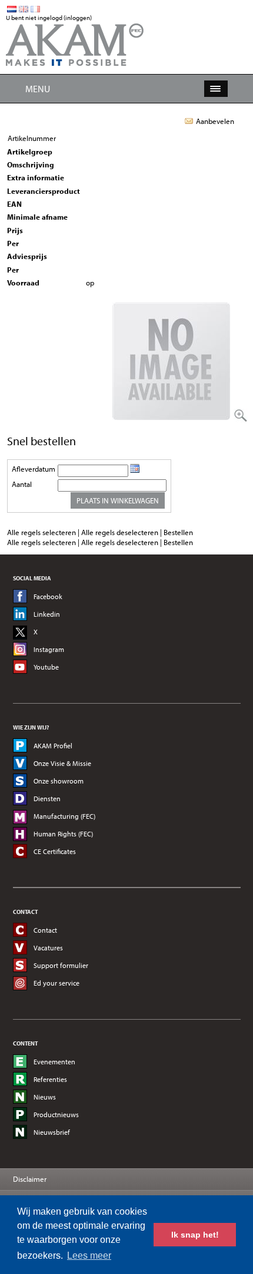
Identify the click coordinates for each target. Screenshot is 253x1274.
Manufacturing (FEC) (64, 816)
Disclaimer (29, 1179)
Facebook (48, 596)
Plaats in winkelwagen (117, 500)
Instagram (49, 649)
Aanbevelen (215, 121)
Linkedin (47, 614)
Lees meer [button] (89, 1255)
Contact (45, 930)
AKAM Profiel (53, 745)
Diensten (47, 798)
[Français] (35, 9)
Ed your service (56, 983)
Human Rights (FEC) (63, 833)
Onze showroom (59, 780)
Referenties (50, 1079)
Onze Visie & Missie (62, 763)
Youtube (46, 667)
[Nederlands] (11, 9)
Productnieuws (56, 1114)
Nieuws (45, 1097)
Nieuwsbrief (52, 1132)
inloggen (77, 18)
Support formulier (61, 965)
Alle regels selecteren (41, 532)
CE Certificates (55, 851)
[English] (23, 9)
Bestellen (178, 532)
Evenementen (54, 1061)
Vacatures (48, 947)
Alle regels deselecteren (119, 532)
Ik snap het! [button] (195, 1234)
